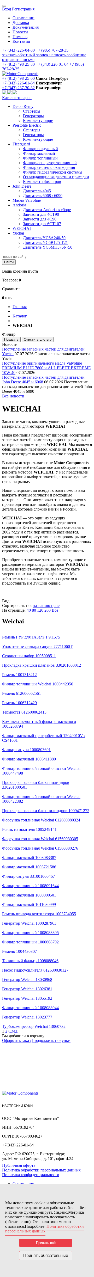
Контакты (21, 41)
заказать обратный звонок (25, 55)
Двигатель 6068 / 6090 (42, 195)
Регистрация (23, 9)
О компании (23, 18)
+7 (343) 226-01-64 (52, 64)
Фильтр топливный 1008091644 (30, 885)
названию (42, 605)
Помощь (20, 36)
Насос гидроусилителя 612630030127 (35, 970)
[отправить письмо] (15, 93)
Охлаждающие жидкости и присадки (56, 177)
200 (47, 610)
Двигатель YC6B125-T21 (45, 242)
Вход (6, 9)
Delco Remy (23, 106)
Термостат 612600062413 (24, 712)
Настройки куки (17, 1106)
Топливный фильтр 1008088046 (30, 961)
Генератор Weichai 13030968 (27, 979)
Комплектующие (38, 120)
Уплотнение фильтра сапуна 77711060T (37, 646)
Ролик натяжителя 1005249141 (29, 829)
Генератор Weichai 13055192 (27, 998)
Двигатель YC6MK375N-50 (47, 247)
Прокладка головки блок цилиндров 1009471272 (45, 810)
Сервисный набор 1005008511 (29, 656)
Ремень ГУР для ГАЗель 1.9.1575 (31, 637)
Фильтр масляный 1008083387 (29, 857)
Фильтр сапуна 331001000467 (28, 876)
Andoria (19, 205)
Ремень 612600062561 (21, 693)
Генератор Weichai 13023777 (27, 1017)
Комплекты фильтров (42, 181)
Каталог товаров (17, 97)
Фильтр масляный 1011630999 (29, 904)
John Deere (22, 186)
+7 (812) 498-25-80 (18, 64)
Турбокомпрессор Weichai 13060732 (34, 1026)
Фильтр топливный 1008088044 (30, 1007)
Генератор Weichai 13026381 (27, 989)
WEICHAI (22, 228)
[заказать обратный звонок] (4, 93)
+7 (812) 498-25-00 (18, 78)
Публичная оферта (18, 1165)
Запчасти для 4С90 (39, 219)
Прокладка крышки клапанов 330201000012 (41, 665)
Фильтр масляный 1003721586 (29, 867)
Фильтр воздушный (40, 148)
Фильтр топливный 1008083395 (30, 932)
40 (29, 610)
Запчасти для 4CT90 (41, 214)
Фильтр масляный (39, 153)
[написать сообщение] (10, 93)
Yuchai (18, 233)
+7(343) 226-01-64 (18, 1145)
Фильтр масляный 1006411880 (29, 759)
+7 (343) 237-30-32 (18, 87)
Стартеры (31, 111)
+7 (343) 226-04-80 (18, 50)
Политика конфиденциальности (30, 1174)
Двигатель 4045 (37, 191)
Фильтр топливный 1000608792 (30, 942)
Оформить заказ (16, 1040)
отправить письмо (18, 59)
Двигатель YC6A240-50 (44, 238)
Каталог (20, 316)
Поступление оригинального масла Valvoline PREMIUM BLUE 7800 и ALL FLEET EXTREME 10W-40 (46, 368)
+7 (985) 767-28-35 (52, 50)
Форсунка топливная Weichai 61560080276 (40, 848)
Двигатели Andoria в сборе (47, 209)
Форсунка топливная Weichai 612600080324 (41, 820)
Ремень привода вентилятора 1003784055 (39, 914)
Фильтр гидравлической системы (52, 172)
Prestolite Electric (27, 125)
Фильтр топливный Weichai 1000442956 (37, 684)
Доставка (21, 22)
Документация (26, 27)
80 (34, 610)
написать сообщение (67, 55)
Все (55, 610)
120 (40, 610)
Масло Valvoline (27, 200)
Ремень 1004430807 (19, 951)
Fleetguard (21, 144)
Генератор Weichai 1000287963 (29, 923)
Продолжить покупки (51, 1040)
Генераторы (33, 116)
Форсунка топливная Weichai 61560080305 (40, 839)
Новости (20, 32)
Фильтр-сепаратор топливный (50, 163)
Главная (20, 306)
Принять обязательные (45, 1255)
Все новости (13, 396)
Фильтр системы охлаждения (49, 167)
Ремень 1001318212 (19, 674)
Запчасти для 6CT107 (42, 224)
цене (55, 605)
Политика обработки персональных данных (41, 1170)
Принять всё (46, 1243)
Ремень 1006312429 (19, 703)
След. (13, 1031)
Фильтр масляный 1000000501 (29, 895)
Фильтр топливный (40, 158)
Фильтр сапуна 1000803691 (26, 749)
